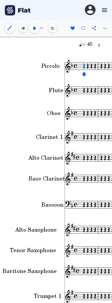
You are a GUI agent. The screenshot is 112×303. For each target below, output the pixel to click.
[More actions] (104, 28)
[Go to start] (23, 28)
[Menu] (103, 10)
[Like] (72, 28)
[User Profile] (90, 10)
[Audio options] (41, 28)
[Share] (94, 28)
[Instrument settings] (9, 28)
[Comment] (83, 28)
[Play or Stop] (34, 28)
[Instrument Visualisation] (52, 28)
